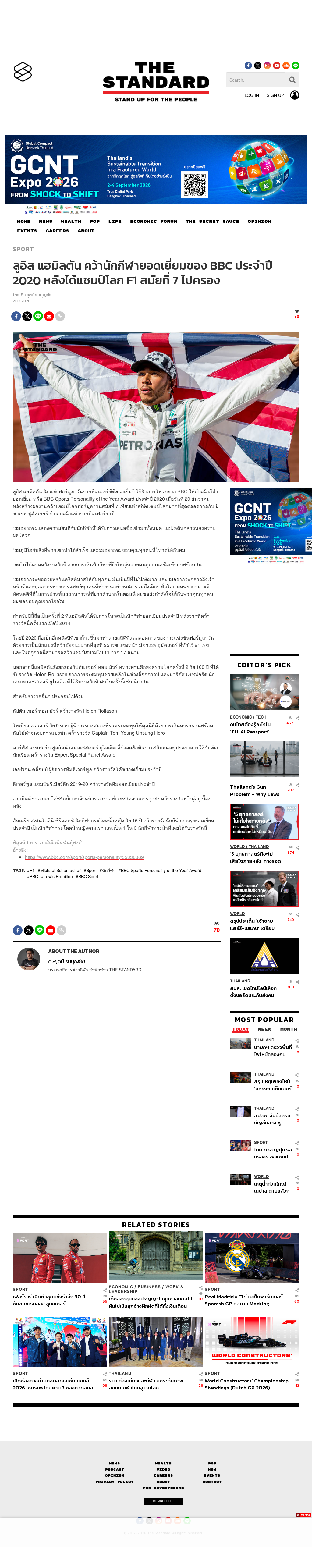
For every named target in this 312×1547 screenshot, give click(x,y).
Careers (163, 1475)
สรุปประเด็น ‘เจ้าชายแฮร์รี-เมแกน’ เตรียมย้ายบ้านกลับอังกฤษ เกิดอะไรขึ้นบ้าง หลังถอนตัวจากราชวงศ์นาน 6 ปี (255, 924)
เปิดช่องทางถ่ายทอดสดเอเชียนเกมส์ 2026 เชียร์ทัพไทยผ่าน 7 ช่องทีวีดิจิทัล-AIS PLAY (54, 1384)
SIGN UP (275, 95)
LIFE (115, 221)
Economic (241, 717)
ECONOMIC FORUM (153, 221)
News (114, 1463)
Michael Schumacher (60, 870)
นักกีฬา (108, 870)
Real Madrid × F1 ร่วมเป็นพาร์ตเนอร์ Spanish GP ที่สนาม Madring (244, 1300)
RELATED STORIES (156, 1224)
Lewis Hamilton (58, 876)
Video (163, 1469)
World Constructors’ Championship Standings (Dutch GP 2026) (247, 1384)
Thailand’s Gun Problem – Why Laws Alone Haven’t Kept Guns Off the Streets (255, 790)
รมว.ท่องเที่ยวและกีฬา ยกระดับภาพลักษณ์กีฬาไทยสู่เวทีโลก (146, 1384)
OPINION (259, 221)
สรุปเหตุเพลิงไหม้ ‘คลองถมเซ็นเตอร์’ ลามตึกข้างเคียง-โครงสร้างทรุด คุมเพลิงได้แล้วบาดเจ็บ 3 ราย (273, 1085)
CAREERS (57, 231)
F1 (32, 870)
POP (95, 221)
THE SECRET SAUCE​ (212, 221)
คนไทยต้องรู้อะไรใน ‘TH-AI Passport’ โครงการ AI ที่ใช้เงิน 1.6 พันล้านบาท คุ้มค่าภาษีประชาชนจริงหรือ (254, 728)
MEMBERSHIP (163, 1501)
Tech (261, 717)
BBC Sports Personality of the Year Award (161, 870)
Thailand (259, 846)
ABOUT (86, 231)
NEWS (45, 221)
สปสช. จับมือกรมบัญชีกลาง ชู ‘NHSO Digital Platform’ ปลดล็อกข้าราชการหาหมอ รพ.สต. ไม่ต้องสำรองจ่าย (272, 1119)
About (163, 1482)
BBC (34, 876)
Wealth (163, 1463)
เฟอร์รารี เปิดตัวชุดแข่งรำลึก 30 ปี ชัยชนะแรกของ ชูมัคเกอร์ (49, 1300)
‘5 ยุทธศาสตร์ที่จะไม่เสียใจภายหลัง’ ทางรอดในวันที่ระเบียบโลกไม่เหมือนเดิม (255, 857)
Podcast (114, 1469)
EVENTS (27, 231)
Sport (23, 249)
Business (149, 1287)
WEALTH (71, 221)
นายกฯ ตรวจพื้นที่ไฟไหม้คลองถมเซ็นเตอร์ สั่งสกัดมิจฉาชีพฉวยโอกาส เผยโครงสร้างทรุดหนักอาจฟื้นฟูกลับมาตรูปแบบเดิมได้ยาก (273, 1051)
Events (212, 1475)
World (237, 846)
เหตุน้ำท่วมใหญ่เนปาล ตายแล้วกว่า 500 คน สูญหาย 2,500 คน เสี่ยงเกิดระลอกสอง (271, 1187)
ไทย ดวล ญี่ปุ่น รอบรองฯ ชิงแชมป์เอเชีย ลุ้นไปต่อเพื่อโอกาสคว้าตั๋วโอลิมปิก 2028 (273, 1153)
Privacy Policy (114, 1482)
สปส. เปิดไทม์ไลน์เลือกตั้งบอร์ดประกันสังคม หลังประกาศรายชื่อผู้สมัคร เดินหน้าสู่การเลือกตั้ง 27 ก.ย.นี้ (253, 992)
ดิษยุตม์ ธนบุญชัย (36, 295)
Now (212, 1469)
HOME (23, 221)
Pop (212, 1463)
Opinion (114, 1475)
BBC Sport (88, 876)
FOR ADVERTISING (163, 1488)
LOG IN (252, 95)
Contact (212, 1482)
